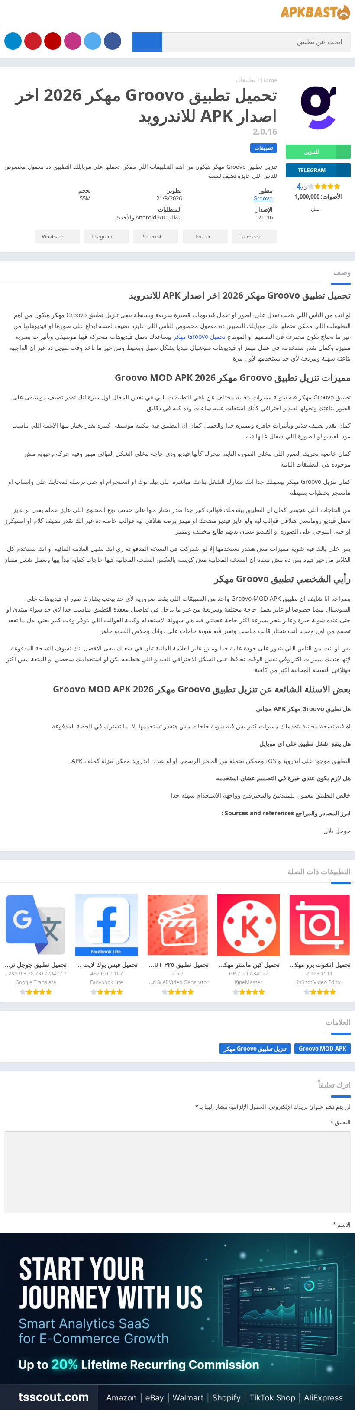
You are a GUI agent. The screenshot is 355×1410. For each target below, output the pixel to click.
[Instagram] (72, 41)
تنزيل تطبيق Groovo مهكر (255, 1049)
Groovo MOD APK (322, 1049)
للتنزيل (311, 151)
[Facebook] (112, 41)
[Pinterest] (33, 41)
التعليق (340, 1122)
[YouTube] (52, 41)
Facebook (250, 236)
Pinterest (151, 236)
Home (269, 80)
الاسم (342, 1224)
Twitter (203, 236)
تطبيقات (245, 80)
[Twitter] (92, 41)
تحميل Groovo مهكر (199, 336)
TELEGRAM (312, 170)
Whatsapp (53, 236)
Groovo (263, 198)
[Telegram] (13, 41)
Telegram (101, 236)
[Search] (147, 42)
